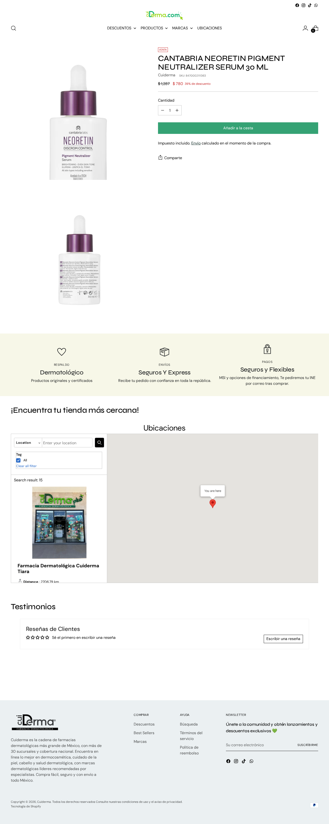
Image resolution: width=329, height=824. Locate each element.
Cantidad (166, 100)
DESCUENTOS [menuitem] (119, 28)
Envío (196, 143)
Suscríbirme (307, 745)
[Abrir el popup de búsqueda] (13, 28)
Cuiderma (166, 75)
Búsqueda (189, 724)
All (25, 460)
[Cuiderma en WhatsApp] (316, 5)
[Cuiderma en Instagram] (303, 5)
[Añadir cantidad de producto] (177, 110)
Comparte (173, 157)
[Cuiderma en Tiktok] (310, 5)
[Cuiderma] (164, 15)
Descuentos (144, 724)
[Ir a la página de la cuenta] (305, 28)
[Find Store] (99, 442)
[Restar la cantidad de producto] (162, 110)
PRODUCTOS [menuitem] (152, 28)
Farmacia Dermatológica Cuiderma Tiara (58, 568)
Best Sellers (144, 732)
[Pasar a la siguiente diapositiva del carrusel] (314, 684)
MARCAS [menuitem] (180, 28)
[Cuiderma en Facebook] (297, 5)
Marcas (140, 741)
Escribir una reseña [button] (283, 638)
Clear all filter (26, 466)
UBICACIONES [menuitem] (209, 28)
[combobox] (67, 442)
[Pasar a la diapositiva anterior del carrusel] (303, 684)
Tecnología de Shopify (26, 806)
